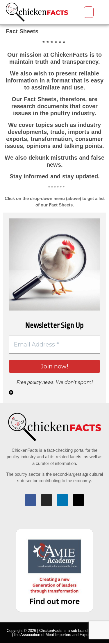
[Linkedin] (62, 500)
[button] (89, 12)
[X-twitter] (78, 500)
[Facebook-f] (30, 500)
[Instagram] (46, 500)
